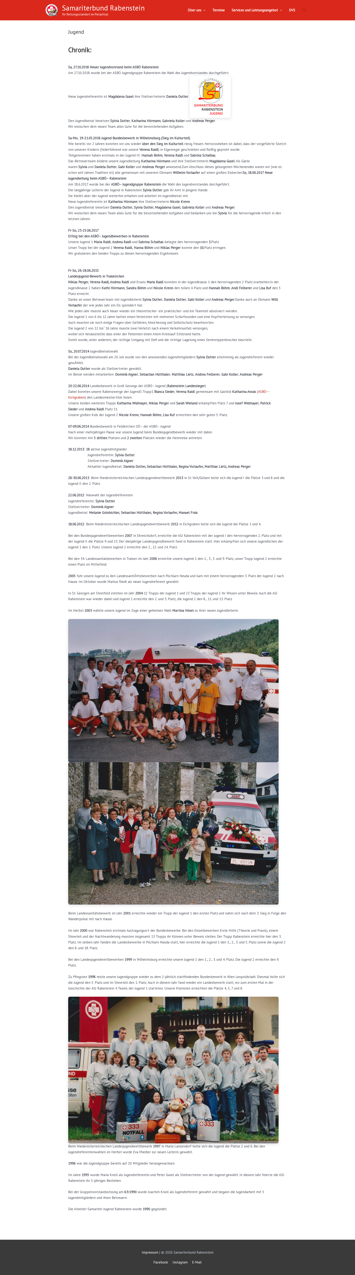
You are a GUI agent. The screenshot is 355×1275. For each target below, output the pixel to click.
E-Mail (197, 1262)
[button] (304, 10)
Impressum (150, 1252)
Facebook (160, 1262)
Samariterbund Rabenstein (103, 8)
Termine (218, 10)
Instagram (180, 1262)
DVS (292, 10)
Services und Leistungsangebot (255, 10)
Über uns (194, 10)
